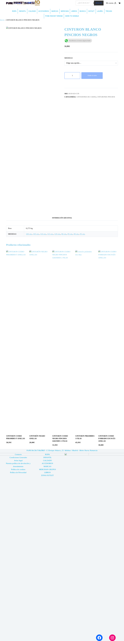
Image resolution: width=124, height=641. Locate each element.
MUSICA (83, 11)
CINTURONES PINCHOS (106, 97)
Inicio (2, 20)
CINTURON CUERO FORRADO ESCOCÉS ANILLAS (106, 438)
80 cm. (64, 234)
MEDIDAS (68, 58)
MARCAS (54, 11)
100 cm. (29, 234)
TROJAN (109, 11)
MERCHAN (65, 11)
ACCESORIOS (43, 11)
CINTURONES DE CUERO (86, 97)
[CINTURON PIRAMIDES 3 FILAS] (85, 341)
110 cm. (43, 234)
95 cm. (82, 234)
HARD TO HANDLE (72, 16)
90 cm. (76, 234)
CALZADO (32, 11)
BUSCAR (99, 3)
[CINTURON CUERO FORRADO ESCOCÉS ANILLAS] (108, 341)
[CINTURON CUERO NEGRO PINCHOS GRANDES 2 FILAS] (62, 341)
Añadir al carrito (92, 75)
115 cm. (50, 234)
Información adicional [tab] (62, 218)
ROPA (14, 11)
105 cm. (36, 234)
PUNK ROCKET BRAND (54, 16)
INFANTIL (22, 11)
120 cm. (57, 234)
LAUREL (100, 11)
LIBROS (74, 11)
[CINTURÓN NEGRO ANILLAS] (39, 341)
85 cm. (70, 234)
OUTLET (91, 11)
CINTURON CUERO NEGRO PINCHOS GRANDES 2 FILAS (60, 438)
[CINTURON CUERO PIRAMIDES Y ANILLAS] (16, 341)
